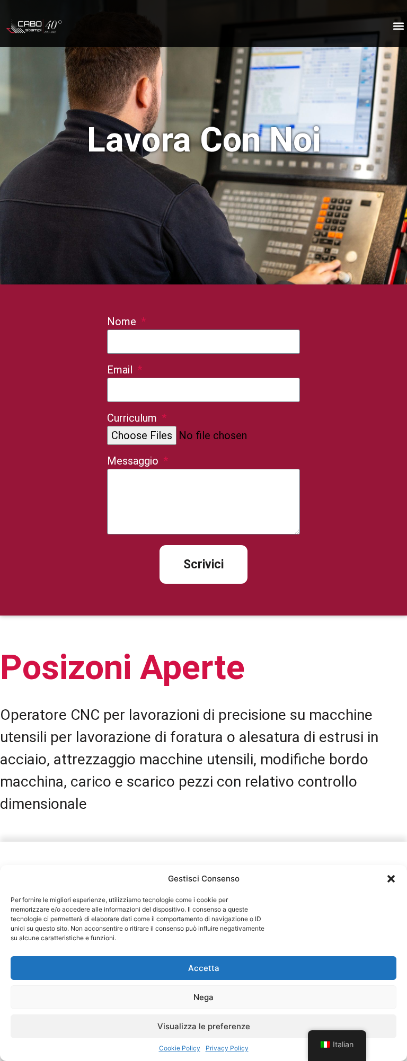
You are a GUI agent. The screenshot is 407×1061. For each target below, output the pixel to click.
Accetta (203, 968)
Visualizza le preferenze (203, 1026)
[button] (391, 878)
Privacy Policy (227, 1048)
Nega (203, 997)
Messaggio (134, 461)
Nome (123, 322)
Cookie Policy (179, 1048)
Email (121, 370)
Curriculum (133, 418)
